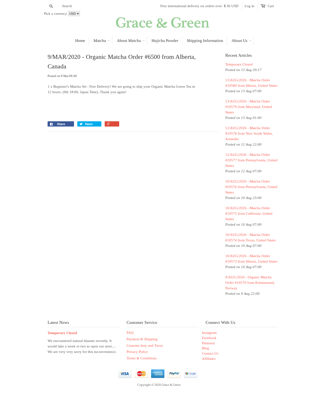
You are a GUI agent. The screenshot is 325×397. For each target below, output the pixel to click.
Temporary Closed (239, 64)
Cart (271, 6)
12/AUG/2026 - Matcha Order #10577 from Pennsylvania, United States (251, 160)
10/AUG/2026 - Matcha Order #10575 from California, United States (248, 213)
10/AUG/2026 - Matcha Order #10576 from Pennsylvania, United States (251, 186)
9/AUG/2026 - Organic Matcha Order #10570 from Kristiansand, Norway (250, 282)
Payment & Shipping (142, 339)
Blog (205, 348)
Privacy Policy (137, 352)
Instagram (209, 333)
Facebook (209, 338)
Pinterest (208, 343)
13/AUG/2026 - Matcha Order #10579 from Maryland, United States (248, 106)
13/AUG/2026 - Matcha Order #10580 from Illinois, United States (251, 82)
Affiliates (209, 359)
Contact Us (210, 353)
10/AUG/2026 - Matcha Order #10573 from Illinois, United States (251, 258)
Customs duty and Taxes (145, 345)
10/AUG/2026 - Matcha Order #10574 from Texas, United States (250, 237)
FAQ (130, 333)
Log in (249, 6)
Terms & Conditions (142, 358)
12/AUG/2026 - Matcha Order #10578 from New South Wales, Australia (249, 133)
